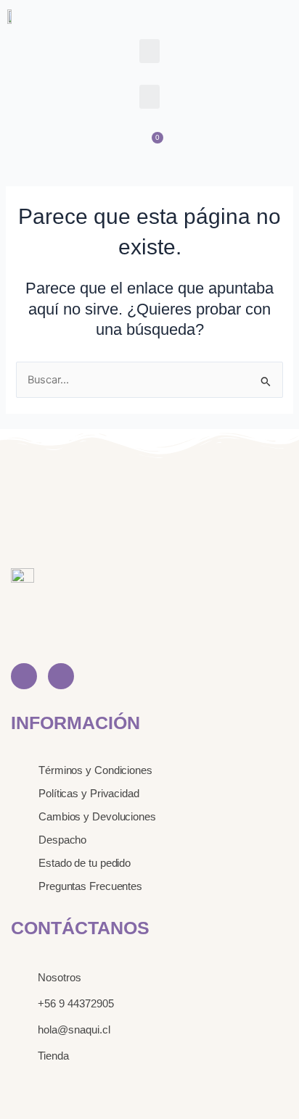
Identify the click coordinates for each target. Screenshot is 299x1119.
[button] (149, 51)
